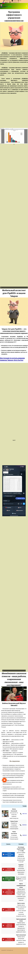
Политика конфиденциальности (9, 952)
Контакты (7, 948)
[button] (14, 287)
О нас (2, 948)
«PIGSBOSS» (4, 53)
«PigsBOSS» (20, 336)
